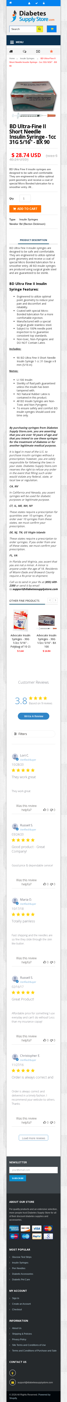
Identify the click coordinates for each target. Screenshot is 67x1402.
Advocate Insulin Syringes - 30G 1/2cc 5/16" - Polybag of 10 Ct (20, 641)
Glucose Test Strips (21, 1257)
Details (21, 626)
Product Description (33, 240)
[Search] (39, 29)
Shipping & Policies (22, 1334)
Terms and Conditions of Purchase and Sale (34, 1350)
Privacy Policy (19, 1339)
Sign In (15, 1298)
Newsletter (18, 1162)
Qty (11, 198)
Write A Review (33, 716)
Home (12, 58)
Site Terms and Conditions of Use (29, 1345)
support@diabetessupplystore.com (35, 589)
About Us (16, 1328)
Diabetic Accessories (22, 1274)
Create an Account (21, 1304)
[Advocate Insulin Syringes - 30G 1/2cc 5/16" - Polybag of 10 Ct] (20, 620)
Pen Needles (18, 1268)
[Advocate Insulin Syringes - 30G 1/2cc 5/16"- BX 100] (46, 620)
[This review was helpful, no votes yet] (44, 810)
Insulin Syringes (27, 58)
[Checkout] (36, 3)
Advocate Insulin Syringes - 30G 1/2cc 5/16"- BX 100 (46, 641)
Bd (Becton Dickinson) (32, 223)
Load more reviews (33, 1138)
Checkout (17, 1309)
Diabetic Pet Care (21, 1279)
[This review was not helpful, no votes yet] (51, 810)
